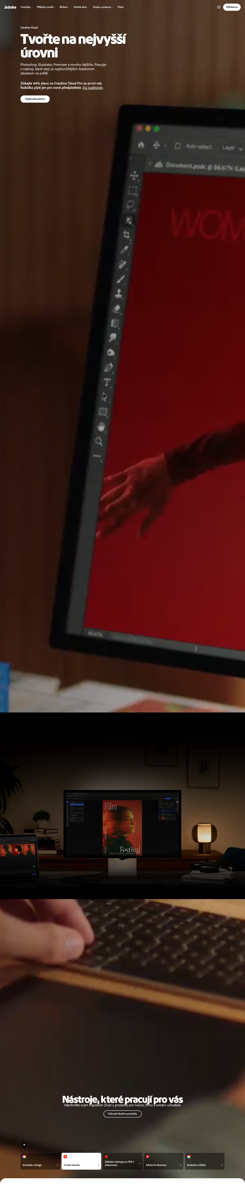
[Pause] (24, 1144)
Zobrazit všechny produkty (122, 1113)
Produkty (25, 7)
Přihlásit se (232, 7)
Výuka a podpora (102, 7)
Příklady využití (45, 7)
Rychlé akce (80, 7)
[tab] (40, 1161)
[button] (219, 7)
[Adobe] (10, 7)
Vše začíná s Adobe (35, 98)
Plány (121, 7)
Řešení (63, 7)
